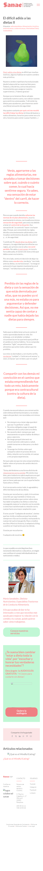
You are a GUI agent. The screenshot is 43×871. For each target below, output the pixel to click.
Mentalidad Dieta (32, 28)
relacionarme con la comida (14, 473)
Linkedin (33, 793)
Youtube (32, 784)
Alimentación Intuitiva (30, 26)
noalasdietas (7, 31)
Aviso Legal (31, 826)
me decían (7, 356)
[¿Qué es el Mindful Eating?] (21, 754)
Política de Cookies (21, 826)
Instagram (33, 787)
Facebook (33, 790)
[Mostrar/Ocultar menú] (38, 5)
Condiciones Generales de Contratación (17, 824)
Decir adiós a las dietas (12, 72)
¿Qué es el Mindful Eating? (16, 758)
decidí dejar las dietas (24, 242)
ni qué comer (23, 249)
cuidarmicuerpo (19, 28)
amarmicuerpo (8, 28)
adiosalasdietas (16, 26)
